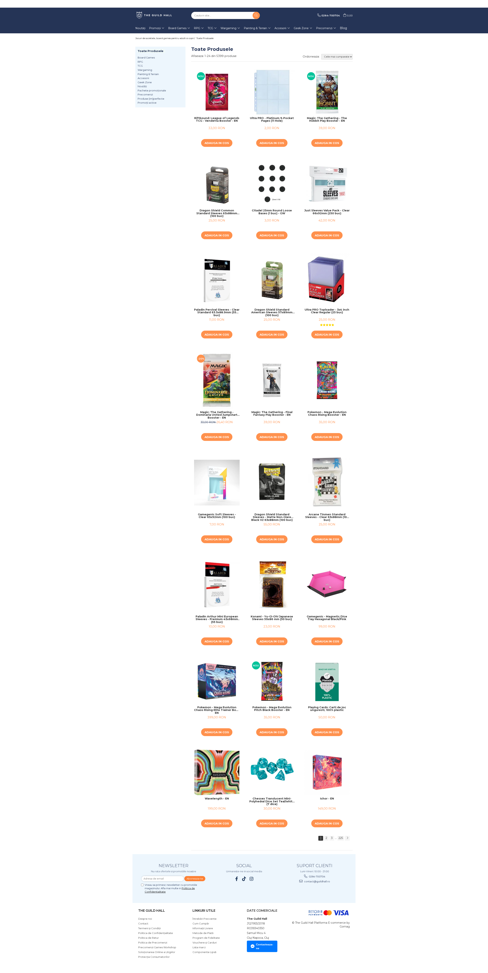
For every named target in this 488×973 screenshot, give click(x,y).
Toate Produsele (205, 38)
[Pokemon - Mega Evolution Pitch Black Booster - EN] (272, 681)
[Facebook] (236, 878)
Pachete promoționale (152, 90)
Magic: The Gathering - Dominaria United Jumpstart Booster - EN (216, 415)
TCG (140, 65)
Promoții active (147, 102)
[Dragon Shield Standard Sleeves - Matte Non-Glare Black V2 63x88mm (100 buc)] (272, 482)
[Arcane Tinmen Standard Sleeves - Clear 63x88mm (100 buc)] (327, 482)
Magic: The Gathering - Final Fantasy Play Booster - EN (271, 414)
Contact (143, 923)
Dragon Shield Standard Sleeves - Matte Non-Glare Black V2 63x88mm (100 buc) (272, 517)
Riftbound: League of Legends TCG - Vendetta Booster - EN (216, 120)
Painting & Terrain (148, 74)
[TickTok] (244, 878)
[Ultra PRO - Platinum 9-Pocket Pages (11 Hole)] (272, 92)
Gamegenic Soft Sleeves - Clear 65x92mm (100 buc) (217, 516)
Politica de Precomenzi (152, 942)
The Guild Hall (151, 910)
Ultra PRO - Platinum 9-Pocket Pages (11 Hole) (272, 120)
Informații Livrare (203, 928)
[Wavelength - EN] (217, 772)
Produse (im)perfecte (151, 98)
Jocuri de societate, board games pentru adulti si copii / (165, 38)
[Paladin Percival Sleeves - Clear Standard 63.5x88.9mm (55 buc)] (217, 279)
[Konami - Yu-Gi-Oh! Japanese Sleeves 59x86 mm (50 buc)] (272, 584)
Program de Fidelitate (206, 937)
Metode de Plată (203, 933)
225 (341, 838)
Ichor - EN (327, 798)
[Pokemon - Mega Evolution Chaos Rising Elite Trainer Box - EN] (217, 681)
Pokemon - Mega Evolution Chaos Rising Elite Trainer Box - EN (216, 710)
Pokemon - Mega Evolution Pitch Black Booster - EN (271, 709)
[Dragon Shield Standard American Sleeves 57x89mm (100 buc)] (272, 279)
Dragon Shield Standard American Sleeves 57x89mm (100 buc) (271, 312)
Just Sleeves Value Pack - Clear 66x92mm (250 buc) (327, 212)
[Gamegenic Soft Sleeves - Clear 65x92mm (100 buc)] (217, 482)
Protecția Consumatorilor (154, 956)
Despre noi (145, 918)
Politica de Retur (148, 937)
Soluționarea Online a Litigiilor (156, 952)
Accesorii (143, 78)
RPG (140, 61)
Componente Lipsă (204, 952)
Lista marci (199, 947)
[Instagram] (251, 878)
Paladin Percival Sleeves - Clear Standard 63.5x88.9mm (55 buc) (216, 312)
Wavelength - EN (217, 798)
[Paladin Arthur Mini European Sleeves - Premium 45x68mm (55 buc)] (217, 585)
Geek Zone (145, 82)
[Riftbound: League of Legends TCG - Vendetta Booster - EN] (217, 92)
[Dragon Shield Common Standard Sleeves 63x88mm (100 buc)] (217, 183)
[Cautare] (256, 15)
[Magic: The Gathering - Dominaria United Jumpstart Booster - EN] (217, 380)
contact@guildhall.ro (316, 881)
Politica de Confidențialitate (155, 933)
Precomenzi (145, 94)
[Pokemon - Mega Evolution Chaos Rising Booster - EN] (327, 380)
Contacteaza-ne (264, 946)
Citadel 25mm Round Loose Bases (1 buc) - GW (272, 212)
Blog (343, 28)
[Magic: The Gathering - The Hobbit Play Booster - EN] (327, 92)
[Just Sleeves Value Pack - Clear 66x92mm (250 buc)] (327, 183)
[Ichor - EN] (327, 772)
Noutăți (142, 86)
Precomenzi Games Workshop (157, 947)
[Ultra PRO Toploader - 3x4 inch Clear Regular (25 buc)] (327, 279)
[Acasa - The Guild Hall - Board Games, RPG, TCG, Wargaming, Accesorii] (154, 15)
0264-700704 (316, 876)
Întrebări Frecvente (205, 918)
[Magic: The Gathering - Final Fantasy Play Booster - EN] (272, 380)
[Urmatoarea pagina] (347, 838)
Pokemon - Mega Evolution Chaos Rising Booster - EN (327, 414)
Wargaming (145, 69)
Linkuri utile (204, 910)
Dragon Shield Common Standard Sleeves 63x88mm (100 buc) (216, 213)
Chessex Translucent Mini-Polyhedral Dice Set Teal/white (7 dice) (271, 801)
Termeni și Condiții (149, 928)
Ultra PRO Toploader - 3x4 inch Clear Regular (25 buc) (327, 311)
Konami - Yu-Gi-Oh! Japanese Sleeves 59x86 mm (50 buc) (272, 618)
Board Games (146, 57)
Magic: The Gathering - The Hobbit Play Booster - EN (327, 120)
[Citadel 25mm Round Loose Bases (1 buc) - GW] (272, 183)
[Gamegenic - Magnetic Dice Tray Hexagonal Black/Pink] (327, 585)
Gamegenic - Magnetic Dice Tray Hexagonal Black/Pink (327, 618)
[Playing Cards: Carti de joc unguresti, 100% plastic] (327, 681)
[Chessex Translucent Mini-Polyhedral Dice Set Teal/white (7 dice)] (272, 772)
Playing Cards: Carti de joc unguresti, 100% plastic (327, 709)
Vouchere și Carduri (205, 942)
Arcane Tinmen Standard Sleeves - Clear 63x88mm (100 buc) (327, 517)
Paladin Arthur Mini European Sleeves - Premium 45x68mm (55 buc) (217, 619)
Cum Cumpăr (201, 923)
